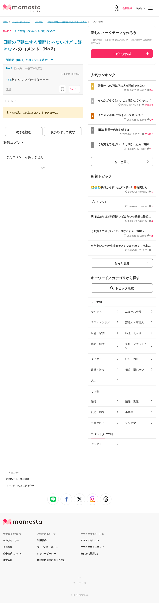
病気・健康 (98, 344)
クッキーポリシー (46, 553)
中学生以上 (98, 423)
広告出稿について (12, 553)
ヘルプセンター (11, 540)
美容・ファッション (136, 346)
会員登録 (127, 8)
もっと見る (122, 162)
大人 (93, 380)
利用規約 (42, 540)
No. (9, 68)
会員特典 (7, 547)
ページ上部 (79, 583)
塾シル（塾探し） (90, 553)
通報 (8, 89)
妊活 (93, 401)
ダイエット (98, 359)
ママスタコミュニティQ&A (20, 485)
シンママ (130, 423)
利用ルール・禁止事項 (17, 479)
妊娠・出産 (132, 401)
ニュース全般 (133, 311)
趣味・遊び (98, 369)
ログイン (140, 8)
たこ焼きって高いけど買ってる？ (35, 31)
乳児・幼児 (98, 412)
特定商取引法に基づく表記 (51, 560)
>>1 (8, 79)
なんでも (96, 311)
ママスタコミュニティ (92, 547)
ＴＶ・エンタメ (100, 322)
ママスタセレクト (90, 540)
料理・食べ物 (133, 333)
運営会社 (7, 560)
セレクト (96, 444)
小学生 (129, 412)
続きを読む (23, 132)
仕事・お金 (132, 359)
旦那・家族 (98, 333)
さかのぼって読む (62, 132)
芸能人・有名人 (134, 322)
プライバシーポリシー (48, 547)
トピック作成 (122, 54)
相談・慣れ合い (134, 369)
